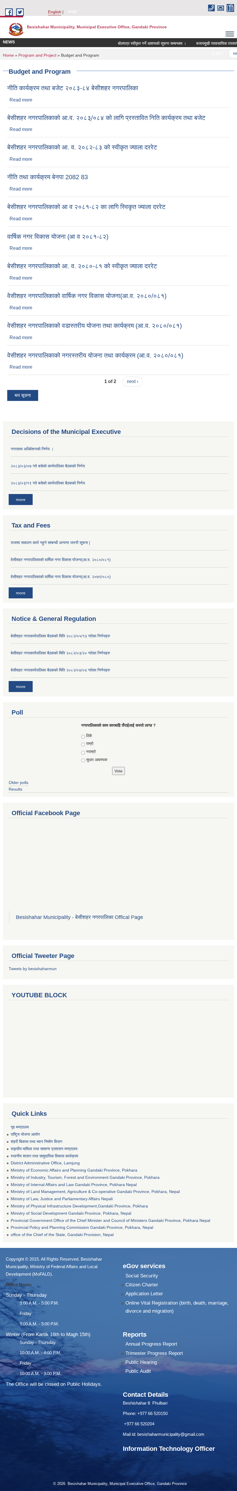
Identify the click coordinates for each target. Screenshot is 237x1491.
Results (15, 789)
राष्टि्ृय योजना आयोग (25, 1134)
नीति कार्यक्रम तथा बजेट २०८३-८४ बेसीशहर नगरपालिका (72, 88)
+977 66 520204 (139, 1423)
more (20, 499)
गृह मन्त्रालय (20, 1127)
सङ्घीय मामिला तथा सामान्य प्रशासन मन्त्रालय (44, 1148)
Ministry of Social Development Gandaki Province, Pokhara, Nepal (71, 1213)
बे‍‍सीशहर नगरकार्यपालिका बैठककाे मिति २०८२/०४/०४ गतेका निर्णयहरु (60, 670)
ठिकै (89, 735)
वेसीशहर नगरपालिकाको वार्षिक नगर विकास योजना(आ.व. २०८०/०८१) (86, 295)
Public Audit (138, 1371)
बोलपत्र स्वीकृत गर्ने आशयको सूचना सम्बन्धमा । (140, 43)
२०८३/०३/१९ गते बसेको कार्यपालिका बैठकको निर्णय (48, 483)
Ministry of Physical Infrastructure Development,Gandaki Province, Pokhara (79, 1206)
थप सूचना (22, 395)
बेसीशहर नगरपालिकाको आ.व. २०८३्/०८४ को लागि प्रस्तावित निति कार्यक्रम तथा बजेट (106, 117)
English (54, 12)
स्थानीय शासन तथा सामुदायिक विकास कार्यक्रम (44, 1156)
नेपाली (72, 12)
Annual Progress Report (151, 1344)
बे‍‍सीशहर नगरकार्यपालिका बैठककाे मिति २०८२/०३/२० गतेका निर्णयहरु (60, 653)
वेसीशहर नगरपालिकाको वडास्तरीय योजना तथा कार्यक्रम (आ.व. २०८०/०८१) (94, 325)
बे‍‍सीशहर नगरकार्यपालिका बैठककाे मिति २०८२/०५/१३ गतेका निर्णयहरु (60, 636)
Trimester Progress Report (154, 1353)
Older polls (18, 782)
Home (8, 55)
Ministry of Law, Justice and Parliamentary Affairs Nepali (62, 1198)
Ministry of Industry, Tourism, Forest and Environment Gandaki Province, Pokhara (85, 1177)
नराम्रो (91, 751)
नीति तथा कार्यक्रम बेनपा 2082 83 (47, 177)
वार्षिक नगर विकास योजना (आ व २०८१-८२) (57, 236)
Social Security (141, 1276)
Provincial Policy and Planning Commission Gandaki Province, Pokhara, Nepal (82, 1227)
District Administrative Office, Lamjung (45, 1163)
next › (226, 53)
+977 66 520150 (152, 1413)
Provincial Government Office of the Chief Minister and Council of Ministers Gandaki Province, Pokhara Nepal (110, 1220)
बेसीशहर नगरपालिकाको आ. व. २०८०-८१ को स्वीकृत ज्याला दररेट (82, 266)
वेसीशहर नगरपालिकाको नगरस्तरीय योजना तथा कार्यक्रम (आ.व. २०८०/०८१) (95, 355)
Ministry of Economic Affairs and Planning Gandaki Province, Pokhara (74, 1170)
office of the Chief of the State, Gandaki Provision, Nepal (62, 1234)
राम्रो (89, 743)
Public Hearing (141, 1362)
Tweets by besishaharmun (33, 968)
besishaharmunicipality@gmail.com (170, 1434)
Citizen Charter (141, 1284)
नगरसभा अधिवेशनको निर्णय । (32, 449)
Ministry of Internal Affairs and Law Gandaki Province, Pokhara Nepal (74, 1184)
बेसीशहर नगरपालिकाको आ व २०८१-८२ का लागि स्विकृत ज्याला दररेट (86, 206)
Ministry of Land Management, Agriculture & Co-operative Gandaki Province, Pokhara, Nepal (95, 1191)
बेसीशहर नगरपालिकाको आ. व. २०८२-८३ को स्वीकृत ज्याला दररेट (82, 147)
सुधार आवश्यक (96, 759)
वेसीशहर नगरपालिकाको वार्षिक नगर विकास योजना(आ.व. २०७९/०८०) (61, 576)
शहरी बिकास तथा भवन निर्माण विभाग (36, 1141)
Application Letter (144, 1293)
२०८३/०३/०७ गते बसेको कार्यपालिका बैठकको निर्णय (48, 466)
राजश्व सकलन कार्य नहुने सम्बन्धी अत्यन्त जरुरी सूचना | (50, 542)
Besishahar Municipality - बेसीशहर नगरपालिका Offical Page (79, 917)
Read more (21, 99)
